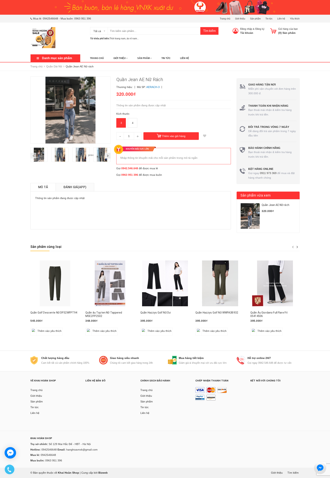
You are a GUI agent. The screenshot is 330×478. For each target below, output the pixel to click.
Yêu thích (295, 18)
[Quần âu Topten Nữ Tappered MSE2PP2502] (110, 283)
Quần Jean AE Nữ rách (275, 204)
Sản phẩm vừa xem (255, 195)
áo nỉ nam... (133, 38)
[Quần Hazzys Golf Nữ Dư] (165, 283)
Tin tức (269, 18)
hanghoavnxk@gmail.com (82, 449)
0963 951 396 (82, 18)
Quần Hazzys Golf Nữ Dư (155, 312)
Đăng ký (259, 28)
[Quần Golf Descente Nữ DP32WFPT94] (55, 283)
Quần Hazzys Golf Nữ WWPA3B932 (216, 312)
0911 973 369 (268, 173)
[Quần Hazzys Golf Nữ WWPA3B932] (220, 283)
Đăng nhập (246, 28)
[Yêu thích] (204, 136)
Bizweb (103, 472)
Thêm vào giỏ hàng (173, 136)
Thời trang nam (117, 38)
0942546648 (50, 18)
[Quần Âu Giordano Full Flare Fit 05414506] (275, 283)
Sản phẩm (255, 18)
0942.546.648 (129, 168)
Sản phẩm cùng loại (45, 247)
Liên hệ (281, 18)
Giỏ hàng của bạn (288, 28)
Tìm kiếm (209, 30)
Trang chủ (225, 18)
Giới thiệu (240, 18)
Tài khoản (246, 32)
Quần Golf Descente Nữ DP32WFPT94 (53, 312)
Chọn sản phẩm (41, 328)
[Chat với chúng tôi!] (10, 453)
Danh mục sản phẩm (57, 58)
